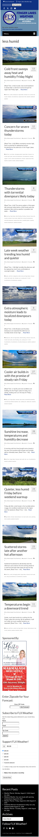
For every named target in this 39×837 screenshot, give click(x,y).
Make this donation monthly (14, 772)
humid (31, 94)
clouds (6, 276)
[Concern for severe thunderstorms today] (19, 114)
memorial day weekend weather (11, 401)
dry (17, 628)
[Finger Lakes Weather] (19, 17)
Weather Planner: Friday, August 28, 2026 (16, 801)
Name (4, 721)
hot (29, 94)
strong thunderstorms (28, 218)
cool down (12, 154)
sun (20, 278)
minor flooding (16, 339)
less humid (10, 156)
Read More (24, 89)
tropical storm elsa (18, 220)
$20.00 (6, 757)
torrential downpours (8, 220)
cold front (7, 94)
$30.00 (6, 754)
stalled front (20, 218)
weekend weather (20, 160)
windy (21, 630)
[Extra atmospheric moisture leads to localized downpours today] (19, 295)
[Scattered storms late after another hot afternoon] (19, 534)
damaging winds (18, 154)
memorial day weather (30, 399)
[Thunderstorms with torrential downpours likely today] (19, 176)
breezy (6, 628)
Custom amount (9, 763)
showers (9, 96)
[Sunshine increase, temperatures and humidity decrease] (19, 419)
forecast (26, 94)
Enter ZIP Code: (19, 704)
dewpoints (15, 276)
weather (28, 96)
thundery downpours (22, 342)
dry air (23, 276)
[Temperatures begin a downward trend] (19, 592)
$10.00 (6, 760)
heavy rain (32, 216)
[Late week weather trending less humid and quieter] (19, 237)
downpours (15, 94)
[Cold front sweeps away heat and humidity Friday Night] (19, 56)
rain (13, 278)
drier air (19, 276)
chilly (6, 399)
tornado (23, 158)
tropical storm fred (22, 96)
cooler (11, 94)
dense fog (7, 216)
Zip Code (5, 730)
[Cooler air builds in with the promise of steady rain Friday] (19, 359)
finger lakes (20, 94)
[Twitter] (8, 8)
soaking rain (23, 401)
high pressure (18, 517)
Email (4, 725)
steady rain (29, 401)
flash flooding (19, 216)
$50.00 (6, 751)
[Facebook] (4, 8)
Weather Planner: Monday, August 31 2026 (17, 793)
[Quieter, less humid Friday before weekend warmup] (19, 476)
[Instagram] (11, 8)
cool (9, 399)
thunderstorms (15, 96)
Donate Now (7, 777)
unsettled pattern (26, 220)
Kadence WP (29, 833)
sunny (30, 517)
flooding (24, 216)
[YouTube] (15, 8)
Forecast (30, 80)
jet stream (10, 218)
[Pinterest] (12, 828)
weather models (11, 160)
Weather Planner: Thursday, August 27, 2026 (17, 808)
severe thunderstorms (17, 156)
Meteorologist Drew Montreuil (13, 80)
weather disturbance (8, 222)
